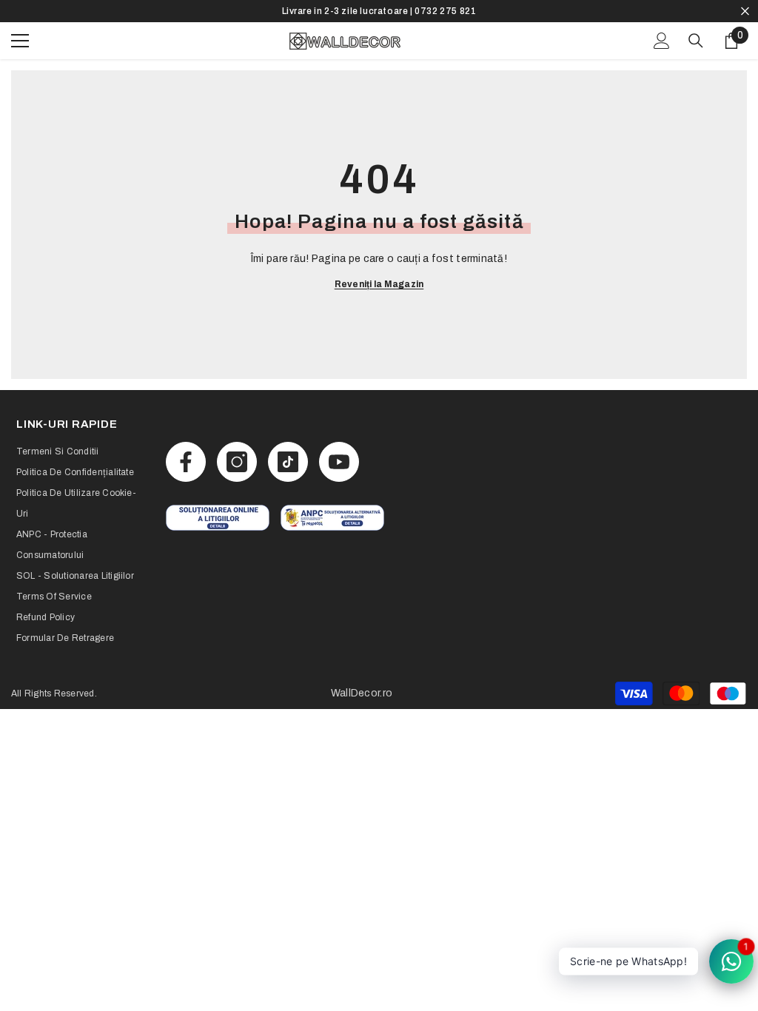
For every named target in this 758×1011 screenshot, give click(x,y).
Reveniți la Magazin (379, 284)
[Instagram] (237, 462)
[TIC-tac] (288, 462)
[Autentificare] (662, 41)
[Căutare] (696, 41)
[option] (379, 11)
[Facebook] (186, 462)
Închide (745, 11)
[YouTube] (339, 462)
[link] (217, 518)
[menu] (20, 41)
